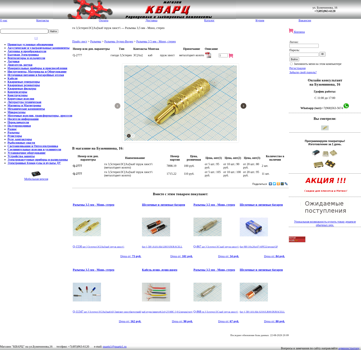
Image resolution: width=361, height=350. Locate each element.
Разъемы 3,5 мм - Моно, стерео (156, 41)
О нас (3, 20)
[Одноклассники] (278, 183)
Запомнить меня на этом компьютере (317, 63)
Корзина (299, 31)
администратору (348, 348)
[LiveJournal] (286, 183)
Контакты (42, 20)
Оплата (103, 20)
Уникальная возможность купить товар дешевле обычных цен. (325, 223)
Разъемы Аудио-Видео (118, 41)
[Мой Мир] (282, 183)
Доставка (151, 20)
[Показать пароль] (322, 54)
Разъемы (95, 41)
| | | (36, 38)
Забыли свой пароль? (303, 72)
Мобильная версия (36, 179)
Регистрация (297, 68)
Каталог (209, 20)
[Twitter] (274, 183)
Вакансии (305, 20)
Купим (260, 20)
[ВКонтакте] (270, 183)
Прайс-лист (79, 41)
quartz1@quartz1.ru (115, 346)
